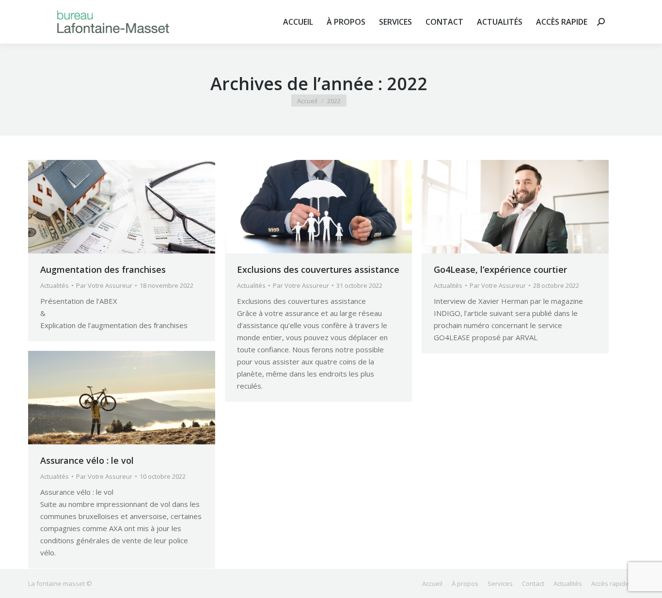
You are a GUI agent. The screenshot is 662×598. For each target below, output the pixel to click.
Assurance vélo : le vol (87, 460)
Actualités (54, 285)
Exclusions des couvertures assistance (318, 269)
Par (104, 285)
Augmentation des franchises (103, 269)
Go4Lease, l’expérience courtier (500, 269)
